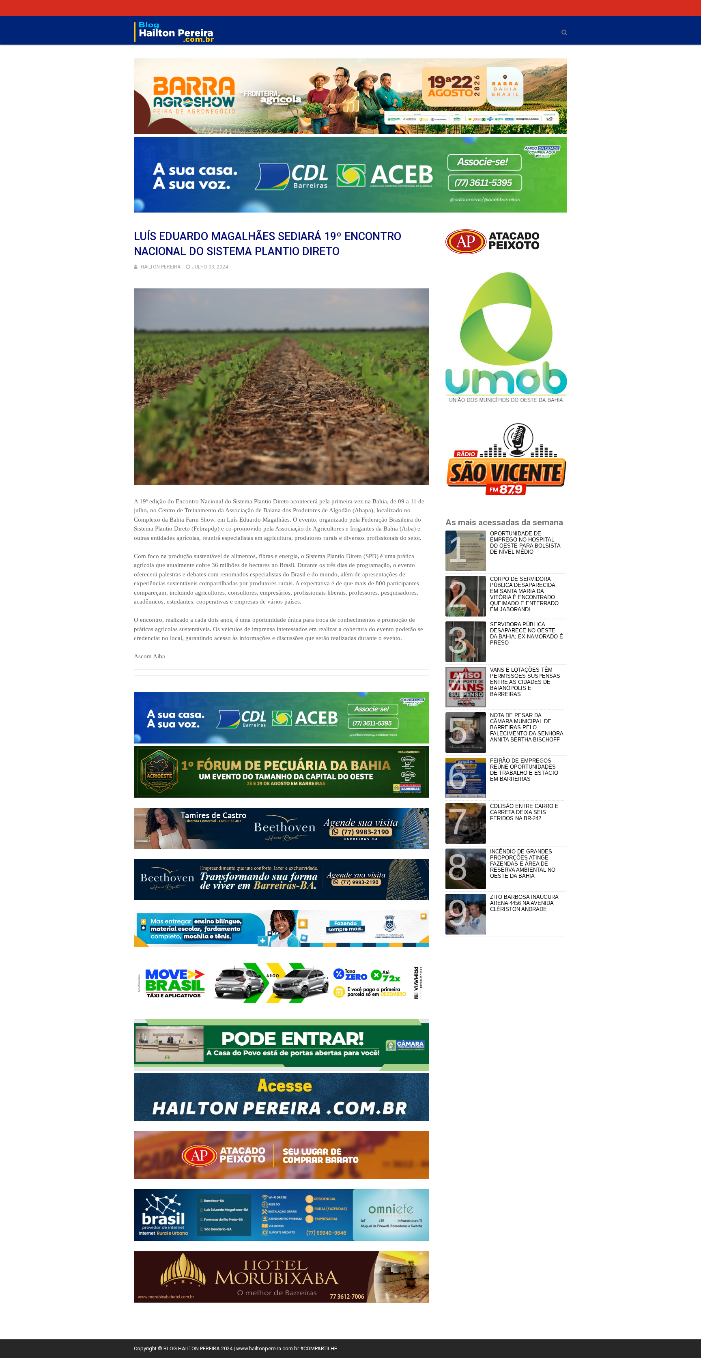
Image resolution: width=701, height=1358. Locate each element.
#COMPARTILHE (318, 1348)
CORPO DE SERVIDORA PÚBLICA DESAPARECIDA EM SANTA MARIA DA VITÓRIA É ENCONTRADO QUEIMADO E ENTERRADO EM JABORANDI (524, 594)
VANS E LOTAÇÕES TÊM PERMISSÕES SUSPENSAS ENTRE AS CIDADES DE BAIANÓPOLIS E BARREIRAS (525, 682)
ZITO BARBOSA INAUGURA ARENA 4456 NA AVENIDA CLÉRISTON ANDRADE (524, 903)
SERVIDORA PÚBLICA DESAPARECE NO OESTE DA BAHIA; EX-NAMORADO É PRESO (526, 633)
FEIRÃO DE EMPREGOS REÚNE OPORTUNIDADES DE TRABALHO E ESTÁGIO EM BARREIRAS (524, 770)
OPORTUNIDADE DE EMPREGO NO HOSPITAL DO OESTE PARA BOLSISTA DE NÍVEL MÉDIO (525, 543)
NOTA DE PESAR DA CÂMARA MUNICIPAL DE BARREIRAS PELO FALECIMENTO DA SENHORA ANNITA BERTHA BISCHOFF (526, 727)
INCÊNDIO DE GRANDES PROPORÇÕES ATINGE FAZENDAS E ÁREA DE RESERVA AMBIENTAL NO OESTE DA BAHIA (522, 864)
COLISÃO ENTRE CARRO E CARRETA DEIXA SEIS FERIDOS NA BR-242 (524, 812)
